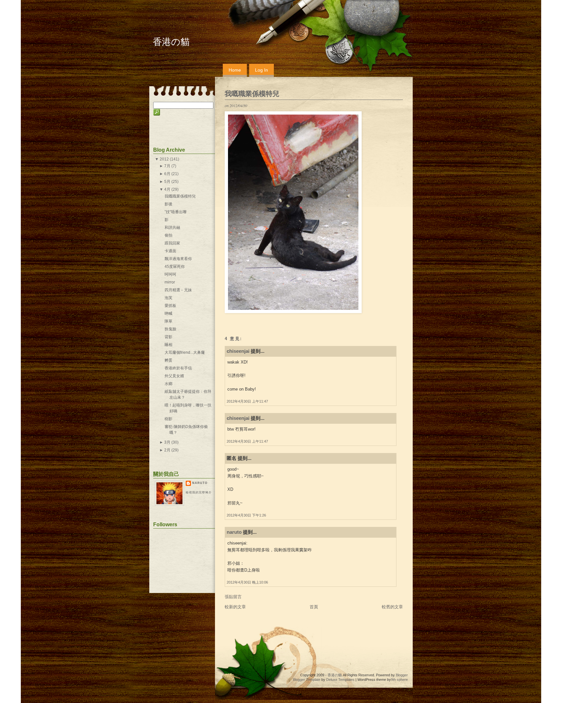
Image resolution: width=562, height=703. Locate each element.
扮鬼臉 (170, 329)
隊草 (168, 321)
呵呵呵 (170, 274)
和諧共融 (172, 227)
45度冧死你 (175, 266)
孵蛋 (168, 360)
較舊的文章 (392, 606)
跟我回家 (172, 243)
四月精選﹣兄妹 (178, 290)
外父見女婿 (174, 376)
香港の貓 (171, 42)
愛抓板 (170, 305)
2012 (164, 159)
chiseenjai (238, 351)
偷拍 (168, 235)
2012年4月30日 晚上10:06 (247, 582)
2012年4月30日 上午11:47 (247, 401)
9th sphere (399, 680)
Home (235, 70)
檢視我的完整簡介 (199, 492)
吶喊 (168, 313)
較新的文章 (235, 606)
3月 (167, 442)
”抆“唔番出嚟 (176, 212)
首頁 (314, 606)
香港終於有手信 (178, 368)
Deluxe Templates (340, 680)
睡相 (168, 344)
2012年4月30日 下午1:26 (246, 515)
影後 (168, 204)
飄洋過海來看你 (178, 258)
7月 (167, 166)
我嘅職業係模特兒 (252, 93)
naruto (234, 532)
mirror (170, 282)
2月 (167, 450)
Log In (261, 70)
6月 (167, 174)
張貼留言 (233, 596)
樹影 (168, 419)
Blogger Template (306, 680)
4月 (167, 189)
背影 (168, 337)
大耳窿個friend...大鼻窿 (185, 352)
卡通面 (170, 251)
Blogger (402, 675)
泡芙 (168, 298)
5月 (167, 181)
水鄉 (168, 383)
